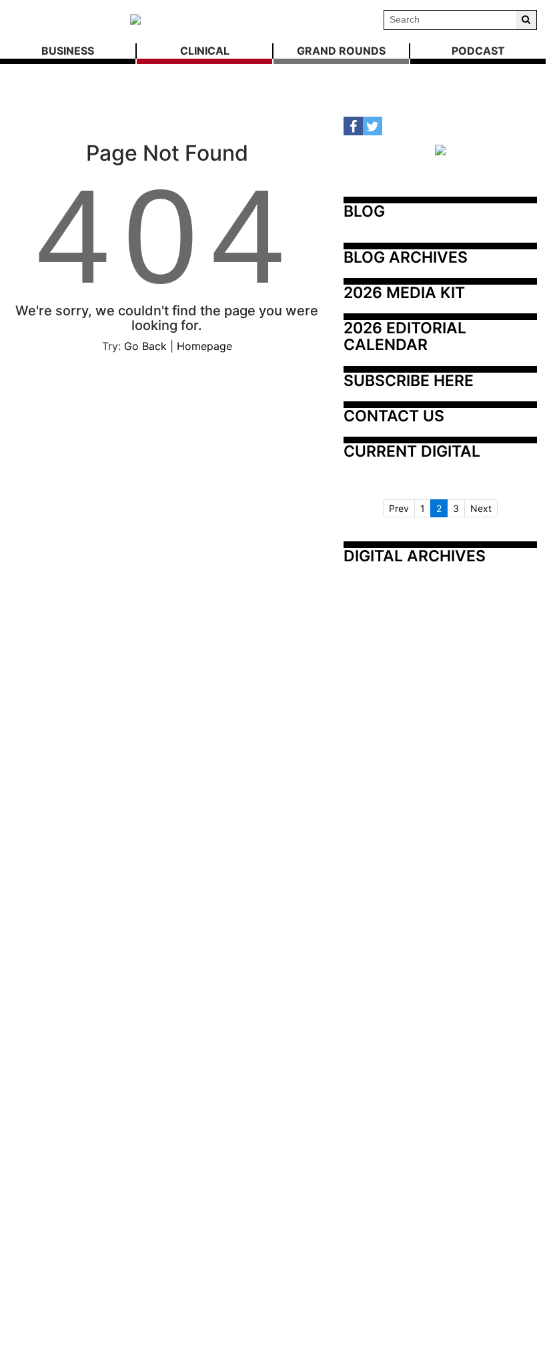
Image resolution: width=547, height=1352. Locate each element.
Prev (399, 508)
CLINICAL (204, 50)
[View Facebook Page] (353, 126)
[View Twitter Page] (372, 126)
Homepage (204, 346)
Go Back (145, 346)
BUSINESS (67, 50)
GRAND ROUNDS (341, 50)
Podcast (478, 50)
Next (481, 508)
